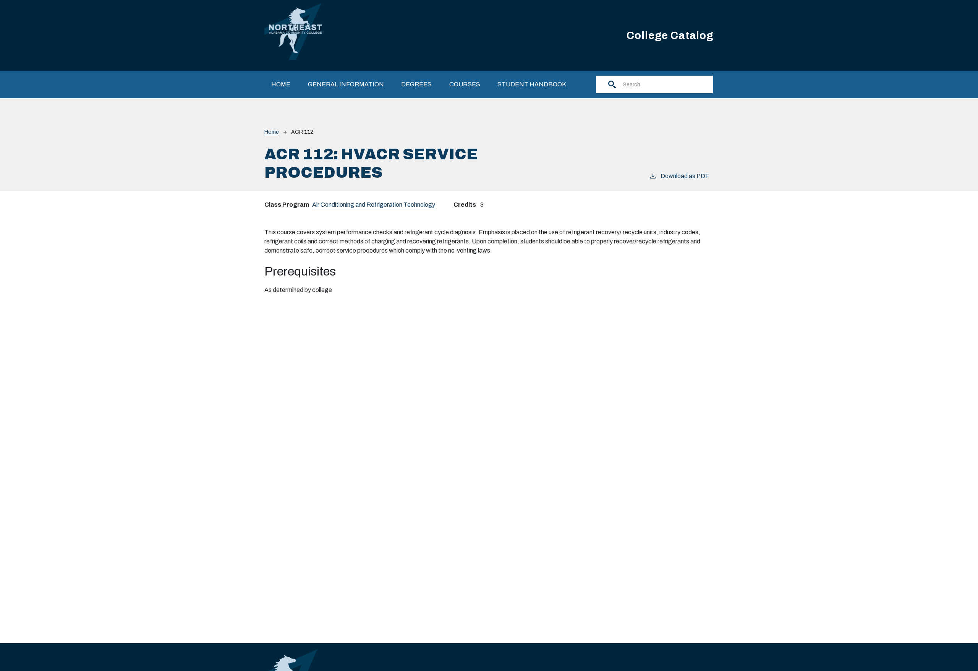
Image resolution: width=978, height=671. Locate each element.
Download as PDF (685, 176)
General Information (346, 84)
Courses (464, 84)
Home (280, 84)
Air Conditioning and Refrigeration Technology (373, 204)
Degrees (416, 84)
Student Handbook (531, 84)
